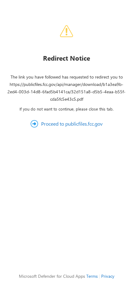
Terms (92, 276)
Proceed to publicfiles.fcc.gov (72, 123)
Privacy (107, 276)
